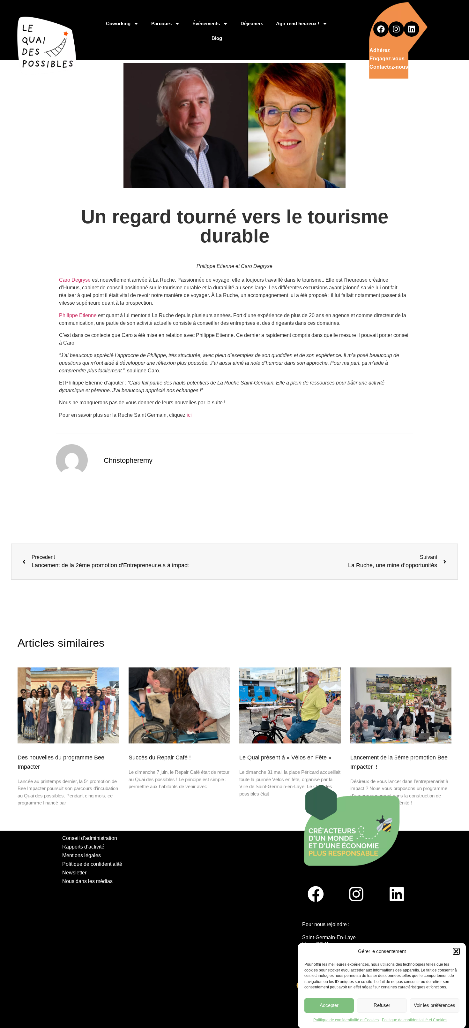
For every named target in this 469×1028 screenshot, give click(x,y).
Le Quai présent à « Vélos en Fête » (285, 757)
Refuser (382, 1005)
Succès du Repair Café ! (160, 757)
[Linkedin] (411, 29)
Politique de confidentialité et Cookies (346, 1019)
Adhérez (379, 50)
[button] (456, 951)
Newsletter (74, 872)
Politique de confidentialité (92, 864)
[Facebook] (381, 29)
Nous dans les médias (87, 881)
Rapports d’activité (83, 846)
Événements (206, 23)
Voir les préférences (434, 1005)
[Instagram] (396, 29)
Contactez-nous (388, 67)
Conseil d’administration (89, 838)
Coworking (118, 23)
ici (189, 415)
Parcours (161, 23)
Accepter (329, 1005)
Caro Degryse (75, 280)
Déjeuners (252, 23)
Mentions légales (81, 855)
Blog (217, 38)
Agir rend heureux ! (297, 23)
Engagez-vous (387, 58)
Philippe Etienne (78, 315)
